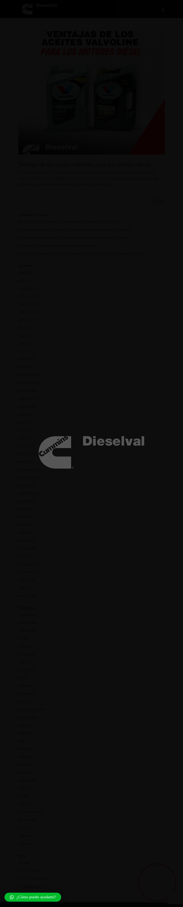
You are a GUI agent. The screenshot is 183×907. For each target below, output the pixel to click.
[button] (32, 897)
